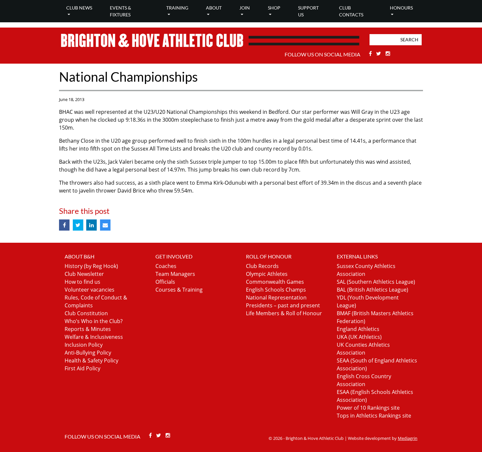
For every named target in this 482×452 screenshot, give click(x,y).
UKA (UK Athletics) (359, 336)
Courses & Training (179, 289)
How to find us (82, 281)
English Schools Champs (276, 289)
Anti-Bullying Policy (88, 352)
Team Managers (175, 273)
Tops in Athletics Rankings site (374, 415)
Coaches (165, 266)
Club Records (262, 266)
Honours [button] (401, 7)
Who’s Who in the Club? (94, 321)
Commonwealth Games (275, 281)
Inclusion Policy (84, 344)
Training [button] (177, 7)
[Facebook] (371, 53)
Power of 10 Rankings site (368, 407)
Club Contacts (351, 11)
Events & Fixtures (120, 11)
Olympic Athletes (267, 273)
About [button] (214, 7)
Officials (165, 281)
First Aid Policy (82, 368)
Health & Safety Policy (91, 360)
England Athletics (358, 329)
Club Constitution (86, 313)
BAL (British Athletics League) (372, 289)
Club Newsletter (84, 273)
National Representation (276, 297)
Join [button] (244, 7)
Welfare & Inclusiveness (94, 336)
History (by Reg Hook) (91, 266)
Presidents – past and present (283, 305)
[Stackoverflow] (388, 53)
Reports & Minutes (88, 329)
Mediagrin (407, 438)
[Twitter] (379, 53)
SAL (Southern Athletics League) (376, 281)
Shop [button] (274, 7)
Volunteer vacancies (89, 289)
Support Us (308, 11)
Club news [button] (79, 7)
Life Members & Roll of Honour (284, 313)
